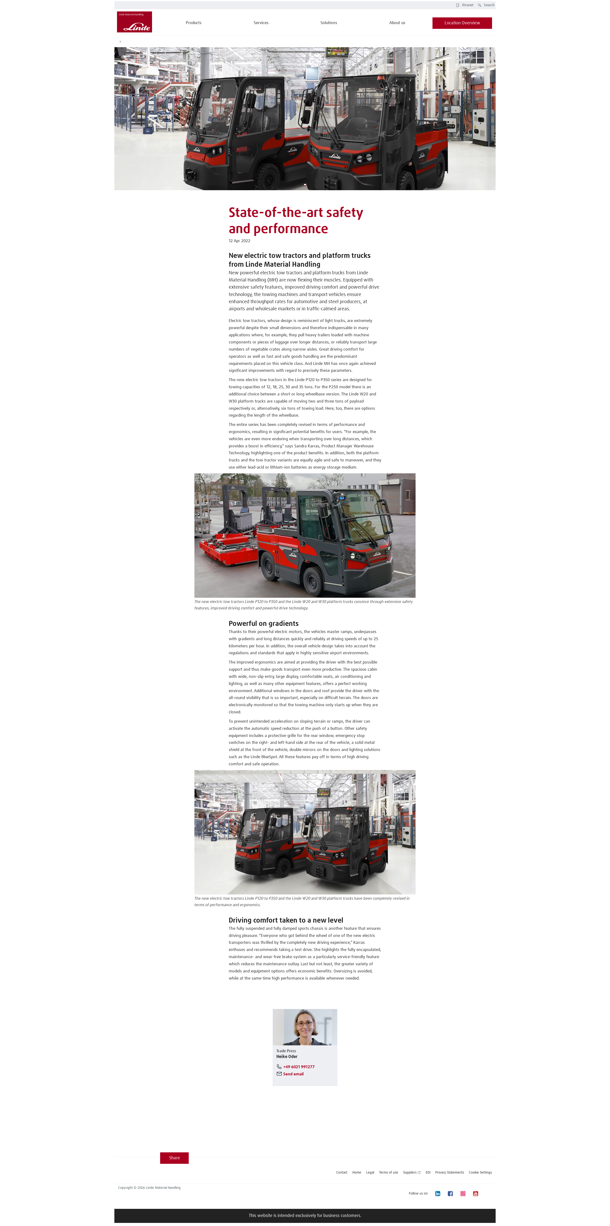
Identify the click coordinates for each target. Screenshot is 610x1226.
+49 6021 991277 (299, 1067)
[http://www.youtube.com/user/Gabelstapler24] (475, 1193)
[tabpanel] (305, 118)
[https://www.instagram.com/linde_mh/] (462, 1193)
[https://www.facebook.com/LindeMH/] (450, 1193)
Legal (370, 1172)
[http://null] (488, 1193)
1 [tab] (305, 185)
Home (356, 1172)
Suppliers (410, 1172)
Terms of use (388, 1172)
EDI (428, 1172)
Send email (293, 1074)
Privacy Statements (449, 1172)
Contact (341, 1172)
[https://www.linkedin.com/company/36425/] (437, 1193)
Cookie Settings (480, 1172)
